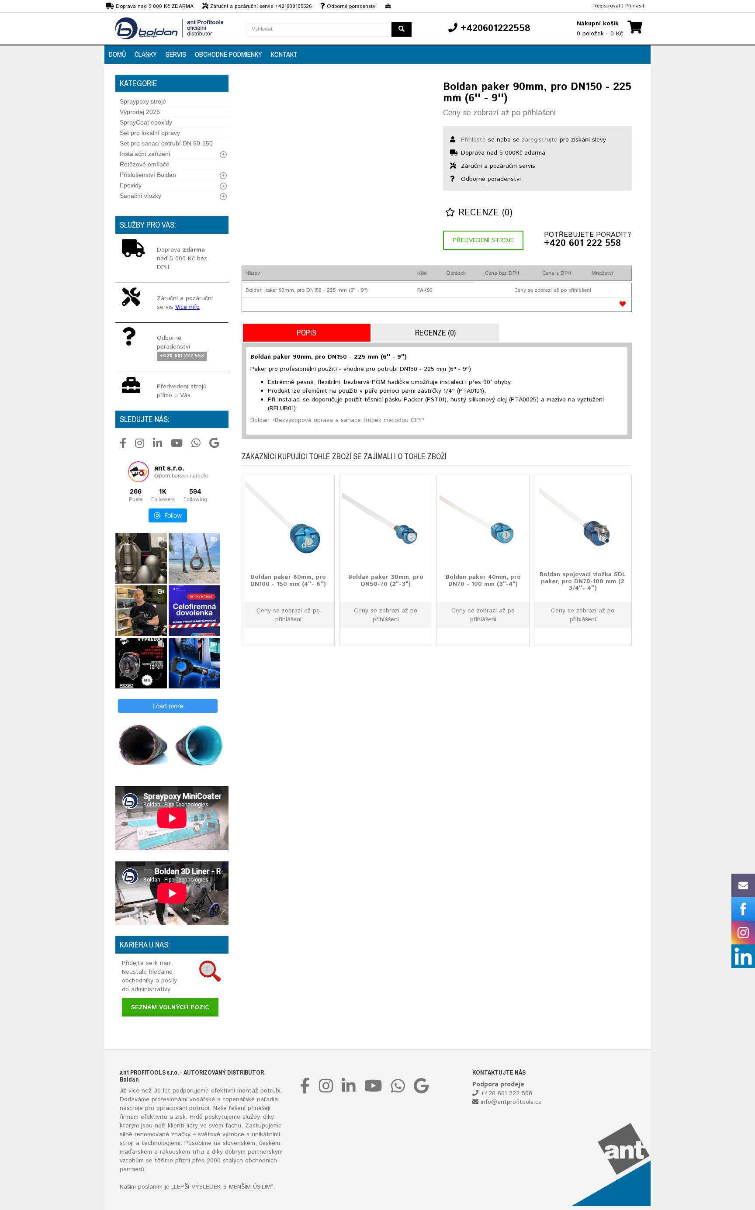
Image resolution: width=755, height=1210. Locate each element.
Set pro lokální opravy (150, 132)
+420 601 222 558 (582, 243)
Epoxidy (131, 185)
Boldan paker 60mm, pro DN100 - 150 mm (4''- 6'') (288, 580)
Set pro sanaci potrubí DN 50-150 (166, 143)
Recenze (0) (484, 213)
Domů (117, 54)
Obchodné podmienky (228, 54)
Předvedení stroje (483, 240)
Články (146, 54)
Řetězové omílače (145, 164)
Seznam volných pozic (170, 1007)
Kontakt (284, 54)
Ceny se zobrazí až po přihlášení (499, 113)
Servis (176, 54)
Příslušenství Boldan (148, 174)
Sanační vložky (140, 195)
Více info (187, 307)
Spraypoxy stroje (143, 101)
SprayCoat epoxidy (146, 122)
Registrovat (606, 6)
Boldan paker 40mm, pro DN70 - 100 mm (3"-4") (483, 580)
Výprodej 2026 (140, 111)
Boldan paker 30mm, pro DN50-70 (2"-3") (385, 580)
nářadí (265, 1099)
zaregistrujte (540, 139)
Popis (306, 332)
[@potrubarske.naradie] (138, 472)
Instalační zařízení (145, 153)
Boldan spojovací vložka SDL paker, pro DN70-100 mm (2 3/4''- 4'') (583, 581)
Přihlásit (634, 6)
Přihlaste (473, 139)
